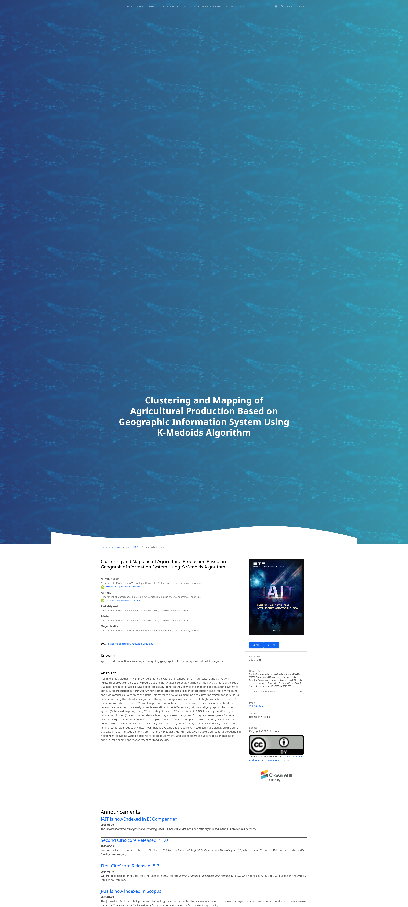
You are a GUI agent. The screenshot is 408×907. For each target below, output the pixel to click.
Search (243, 6)
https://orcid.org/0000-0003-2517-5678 (122, 600)
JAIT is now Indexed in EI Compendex (139, 819)
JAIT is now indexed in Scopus (131, 891)
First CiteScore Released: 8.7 (130, 866)
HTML (272, 645)
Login (302, 6)
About (140, 6)
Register (291, 6)
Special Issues (189, 6)
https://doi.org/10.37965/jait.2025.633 (130, 643)
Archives (116, 547)
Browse (153, 6)
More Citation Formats (263, 691)
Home (129, 6)
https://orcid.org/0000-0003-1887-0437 (122, 587)
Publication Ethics (212, 6)
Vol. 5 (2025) (133, 547)
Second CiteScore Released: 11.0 (134, 840)
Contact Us (231, 6)
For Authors (169, 6)
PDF (257, 645)
